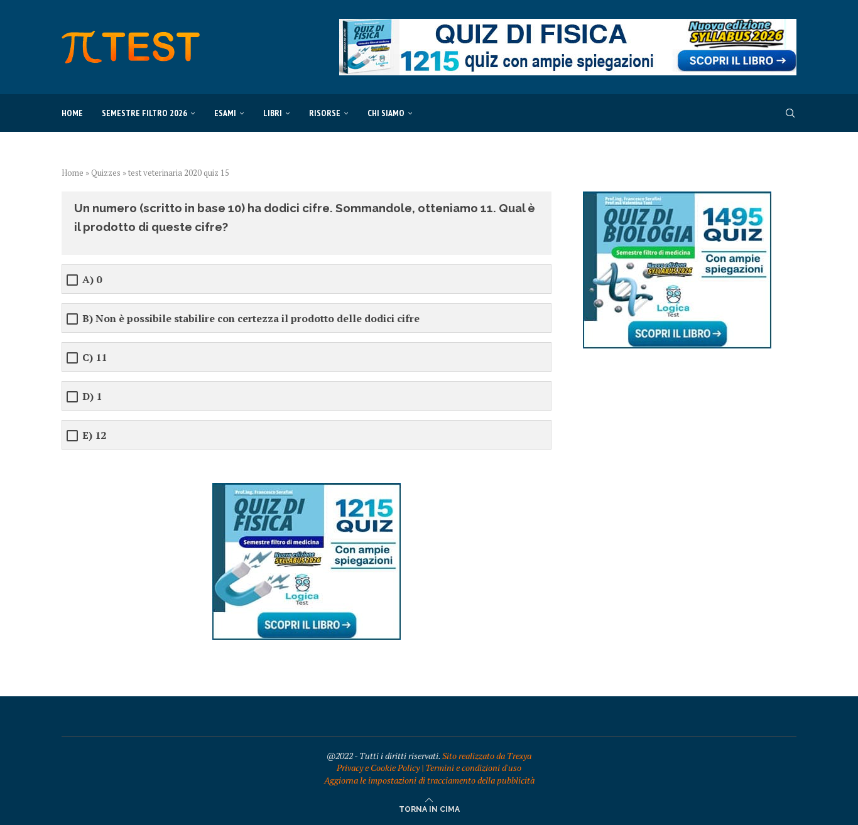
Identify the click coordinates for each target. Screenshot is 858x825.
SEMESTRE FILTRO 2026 (144, 113)
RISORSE (324, 113)
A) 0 (92, 280)
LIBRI (272, 113)
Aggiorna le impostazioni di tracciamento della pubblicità (429, 780)
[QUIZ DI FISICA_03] (306, 489)
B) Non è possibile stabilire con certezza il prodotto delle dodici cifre (251, 319)
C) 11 (94, 358)
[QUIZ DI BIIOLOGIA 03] (677, 197)
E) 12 (94, 435)
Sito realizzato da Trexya (486, 756)
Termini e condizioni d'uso (473, 768)
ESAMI (225, 113)
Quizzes (106, 172)
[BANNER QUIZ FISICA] (567, 25)
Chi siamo (386, 113)
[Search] (790, 113)
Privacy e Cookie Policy (378, 768)
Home (72, 113)
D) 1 (92, 396)
